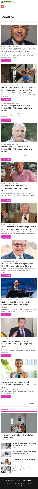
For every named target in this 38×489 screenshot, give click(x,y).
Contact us (24, 483)
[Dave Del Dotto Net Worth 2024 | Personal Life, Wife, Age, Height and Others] (19, 132)
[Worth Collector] (8, 2)
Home (4, 12)
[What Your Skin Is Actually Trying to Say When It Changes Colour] (6, 446)
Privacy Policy (16, 483)
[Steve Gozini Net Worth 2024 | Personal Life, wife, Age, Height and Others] (19, 35)
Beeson (4, 46)
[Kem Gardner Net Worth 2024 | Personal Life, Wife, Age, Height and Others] (19, 213)
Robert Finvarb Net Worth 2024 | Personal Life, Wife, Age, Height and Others (16, 343)
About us (8, 483)
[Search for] (33, 3)
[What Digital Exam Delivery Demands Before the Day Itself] (6, 461)
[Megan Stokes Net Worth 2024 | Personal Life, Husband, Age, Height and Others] (19, 368)
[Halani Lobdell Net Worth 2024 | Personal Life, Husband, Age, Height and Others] (19, 73)
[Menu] (36, 3)
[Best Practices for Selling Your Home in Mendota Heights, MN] (6, 469)
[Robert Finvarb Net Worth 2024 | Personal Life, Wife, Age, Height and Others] (19, 327)
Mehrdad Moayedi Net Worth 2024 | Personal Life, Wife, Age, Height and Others (16, 108)
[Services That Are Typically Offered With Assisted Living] (19, 423)
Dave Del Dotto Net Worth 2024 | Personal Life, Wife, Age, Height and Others (16, 149)
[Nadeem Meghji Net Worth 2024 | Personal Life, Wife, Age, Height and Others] (19, 288)
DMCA (30, 483)
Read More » (6, 61)
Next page (31, 403)
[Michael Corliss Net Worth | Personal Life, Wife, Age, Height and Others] (19, 249)
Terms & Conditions (19, 486)
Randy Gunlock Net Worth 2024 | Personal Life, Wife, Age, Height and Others (16, 188)
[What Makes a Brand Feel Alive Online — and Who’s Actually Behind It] (6, 454)
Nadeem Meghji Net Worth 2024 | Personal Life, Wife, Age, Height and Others (16, 304)
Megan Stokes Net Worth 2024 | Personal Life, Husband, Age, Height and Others (18, 384)
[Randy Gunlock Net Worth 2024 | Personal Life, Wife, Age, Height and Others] (19, 172)
